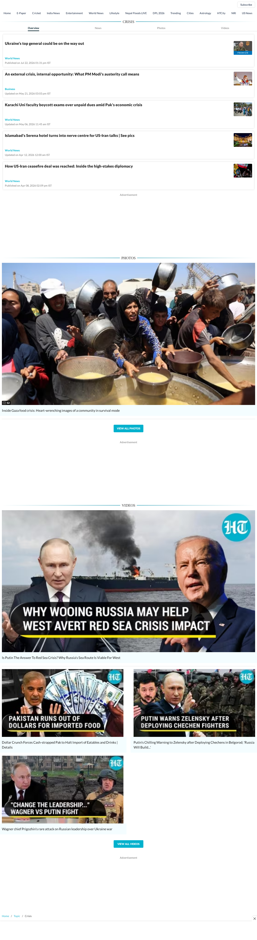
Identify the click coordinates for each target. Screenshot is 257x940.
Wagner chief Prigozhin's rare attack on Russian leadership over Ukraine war (57, 829)
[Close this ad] (254, 918)
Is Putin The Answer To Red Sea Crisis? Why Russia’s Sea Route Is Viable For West (61, 658)
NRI (233, 13)
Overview (33, 28)
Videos (225, 28)
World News (96, 13)
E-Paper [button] (21, 13)
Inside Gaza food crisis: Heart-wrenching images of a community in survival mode (61, 410)
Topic (17, 916)
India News (53, 13)
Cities (190, 13)
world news (12, 58)
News (98, 28)
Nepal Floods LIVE (136, 13)
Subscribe (246, 4)
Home (7, 13)
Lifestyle (114, 13)
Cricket (36, 13)
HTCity (221, 13)
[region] (128, 223)
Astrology (205, 13)
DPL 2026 (158, 13)
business (10, 89)
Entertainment (74, 13)
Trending (175, 13)
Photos (161, 28)
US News (247, 13)
